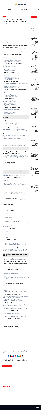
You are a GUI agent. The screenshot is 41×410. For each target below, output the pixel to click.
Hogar (18, 9)
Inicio (5, 9)
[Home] (3, 9)
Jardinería (33, 389)
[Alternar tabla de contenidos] (12, 42)
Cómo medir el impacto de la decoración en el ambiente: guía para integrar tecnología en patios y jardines (34, 44)
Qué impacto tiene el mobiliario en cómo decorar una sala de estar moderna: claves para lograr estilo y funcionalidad (35, 90)
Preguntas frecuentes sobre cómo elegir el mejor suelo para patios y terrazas (35, 161)
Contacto (25, 9)
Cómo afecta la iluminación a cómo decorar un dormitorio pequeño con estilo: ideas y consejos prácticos (34, 71)
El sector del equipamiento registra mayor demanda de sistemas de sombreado (35, 180)
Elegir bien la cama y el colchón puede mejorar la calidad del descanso (35, 83)
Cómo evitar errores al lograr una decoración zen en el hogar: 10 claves (34, 112)
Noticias (21, 9)
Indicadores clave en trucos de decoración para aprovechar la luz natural (35, 192)
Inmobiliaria (14, 9)
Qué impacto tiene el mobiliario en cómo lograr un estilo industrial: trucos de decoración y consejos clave (35, 37)
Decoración (9, 9)
